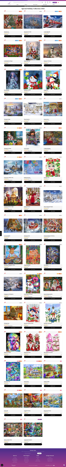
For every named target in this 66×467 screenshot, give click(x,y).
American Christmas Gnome (28, 323)
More (54, 4)
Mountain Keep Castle (27, 31)
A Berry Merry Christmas (28, 294)
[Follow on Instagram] (48, 465)
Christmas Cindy (46, 177)
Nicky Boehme (6, 178)
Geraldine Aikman (27, 382)
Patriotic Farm (26, 381)
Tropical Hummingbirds (28, 439)
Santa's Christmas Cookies (48, 294)
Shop (17, 4)
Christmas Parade (27, 235)
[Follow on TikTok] (50, 465)
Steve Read (6, 440)
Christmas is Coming (7, 148)
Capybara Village (46, 381)
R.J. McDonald (6, 149)
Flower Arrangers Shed (8, 439)
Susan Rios (26, 207)
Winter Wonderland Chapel (48, 206)
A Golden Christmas (47, 148)
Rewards (55, 2)
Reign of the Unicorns (47, 410)
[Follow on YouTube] (53, 465)
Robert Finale (26, 32)
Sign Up (40, 453)
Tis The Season (26, 148)
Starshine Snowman (27, 90)
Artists (26, 4)
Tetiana (25, 411)
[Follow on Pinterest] (51, 465)
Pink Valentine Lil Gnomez (48, 352)
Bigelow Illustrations (7, 32)
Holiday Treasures (27, 206)
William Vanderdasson (47, 236)
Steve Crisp (6, 411)
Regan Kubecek (26, 149)
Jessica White (26, 440)
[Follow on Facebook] (46, 465)
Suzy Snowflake (6, 90)
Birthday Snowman (27, 177)
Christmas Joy (6, 31)
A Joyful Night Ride (47, 31)
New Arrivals (35, 4)
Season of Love (46, 119)
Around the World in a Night (8, 206)
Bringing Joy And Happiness (8, 294)
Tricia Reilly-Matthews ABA (47, 149)
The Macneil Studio (46, 32)
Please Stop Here (27, 119)
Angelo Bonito (46, 382)
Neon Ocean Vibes (7, 381)
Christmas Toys (6, 323)
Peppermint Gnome (27, 352)
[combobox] (28, 2)
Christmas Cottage (7, 119)
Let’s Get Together (7, 235)
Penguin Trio (46, 90)
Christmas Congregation (48, 323)
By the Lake (6, 410)
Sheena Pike (45, 178)
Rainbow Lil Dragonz (7, 352)
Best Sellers (45, 4)
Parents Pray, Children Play (8, 177)
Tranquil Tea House (27, 410)
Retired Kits (36, 465)
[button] (64, 465)
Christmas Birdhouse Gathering (49, 235)
